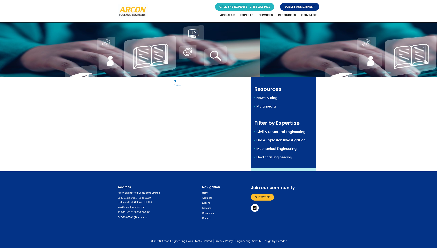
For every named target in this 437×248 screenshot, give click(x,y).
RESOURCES (287, 15)
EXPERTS (246, 15)
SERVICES (265, 15)
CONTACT (309, 15)
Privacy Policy (224, 241)
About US (227, 15)
